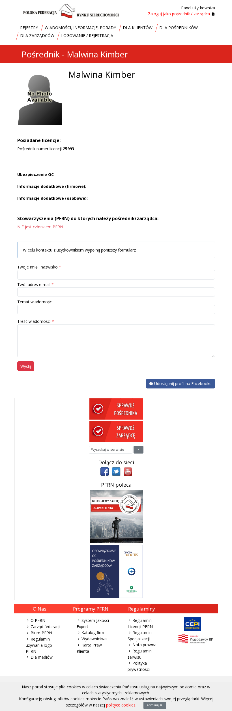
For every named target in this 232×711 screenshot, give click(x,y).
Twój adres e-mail (33, 284)
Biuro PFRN (41, 632)
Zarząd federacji (45, 626)
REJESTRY (29, 27)
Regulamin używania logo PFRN (39, 645)
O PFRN (38, 620)
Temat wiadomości (35, 301)
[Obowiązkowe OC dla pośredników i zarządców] (116, 571)
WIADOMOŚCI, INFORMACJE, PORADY (80, 27)
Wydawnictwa (94, 638)
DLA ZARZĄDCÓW (37, 35)
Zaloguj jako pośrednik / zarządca (179, 13)
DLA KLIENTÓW (137, 27)
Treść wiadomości (34, 321)
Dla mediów (42, 657)
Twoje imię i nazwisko (37, 267)
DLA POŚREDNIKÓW (178, 27)
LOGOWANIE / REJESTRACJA (87, 35)
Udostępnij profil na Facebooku (182, 383)
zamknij (153, 705)
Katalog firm (92, 632)
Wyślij (25, 366)
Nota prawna (144, 644)
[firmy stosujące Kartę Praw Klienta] (116, 516)
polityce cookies (121, 705)
